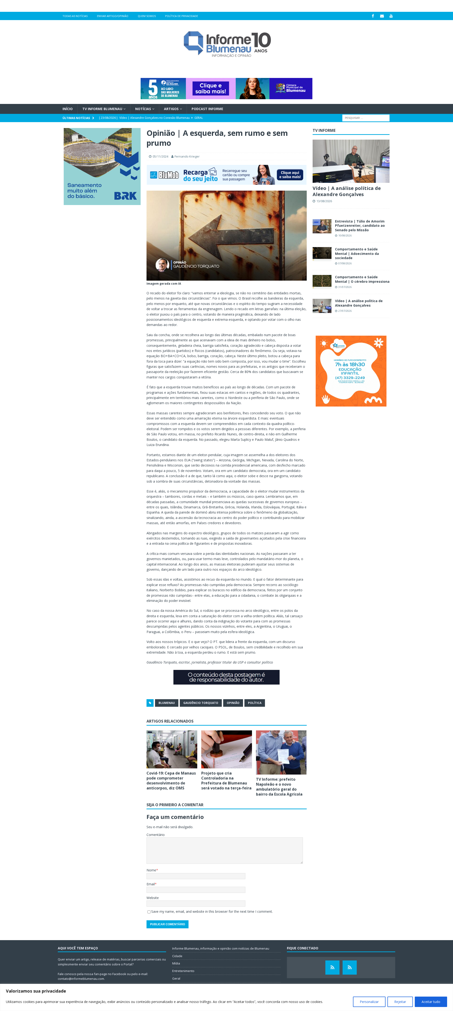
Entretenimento (183, 971)
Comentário (156, 834)
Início (68, 109)
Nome (151, 870)
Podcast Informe (207, 109)
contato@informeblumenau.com (81, 979)
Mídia (176, 963)
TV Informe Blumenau (102, 109)
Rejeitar (400, 1001)
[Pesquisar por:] (366, 118)
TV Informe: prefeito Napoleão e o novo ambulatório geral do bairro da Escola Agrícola (279, 787)
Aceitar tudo (431, 1001)
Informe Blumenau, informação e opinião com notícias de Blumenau (220, 948)
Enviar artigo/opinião (112, 16)
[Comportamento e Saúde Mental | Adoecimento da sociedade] (322, 254)
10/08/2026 (345, 235)
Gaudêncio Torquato (200, 703)
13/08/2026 (324, 201)
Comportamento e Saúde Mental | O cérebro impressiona (362, 279)
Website (153, 897)
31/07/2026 (345, 287)
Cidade (177, 956)
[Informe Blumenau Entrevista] (350, 967)
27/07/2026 (345, 311)
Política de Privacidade (181, 16)
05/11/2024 (160, 156)
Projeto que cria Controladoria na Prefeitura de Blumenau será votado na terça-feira (226, 780)
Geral (176, 978)
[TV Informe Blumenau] (332, 967)
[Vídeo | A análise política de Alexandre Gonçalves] (351, 161)
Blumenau (167, 703)
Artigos (171, 109)
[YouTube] (391, 16)
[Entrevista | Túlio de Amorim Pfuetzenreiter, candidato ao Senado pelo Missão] (322, 226)
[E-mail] (382, 16)
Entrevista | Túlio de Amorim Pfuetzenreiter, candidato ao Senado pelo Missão (360, 225)
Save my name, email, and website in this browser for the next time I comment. (212, 911)
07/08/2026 (345, 263)
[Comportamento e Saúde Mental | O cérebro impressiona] (322, 282)
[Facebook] (373, 16)
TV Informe (324, 130)
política (254, 703)
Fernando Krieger (187, 156)
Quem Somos (147, 16)
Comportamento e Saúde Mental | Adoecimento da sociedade (357, 253)
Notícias (143, 109)
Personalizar (369, 1001)
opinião (233, 703)
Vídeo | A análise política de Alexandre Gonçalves (347, 191)
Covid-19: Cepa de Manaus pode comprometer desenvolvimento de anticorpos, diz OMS (171, 780)
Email (151, 884)
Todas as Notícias (75, 16)
